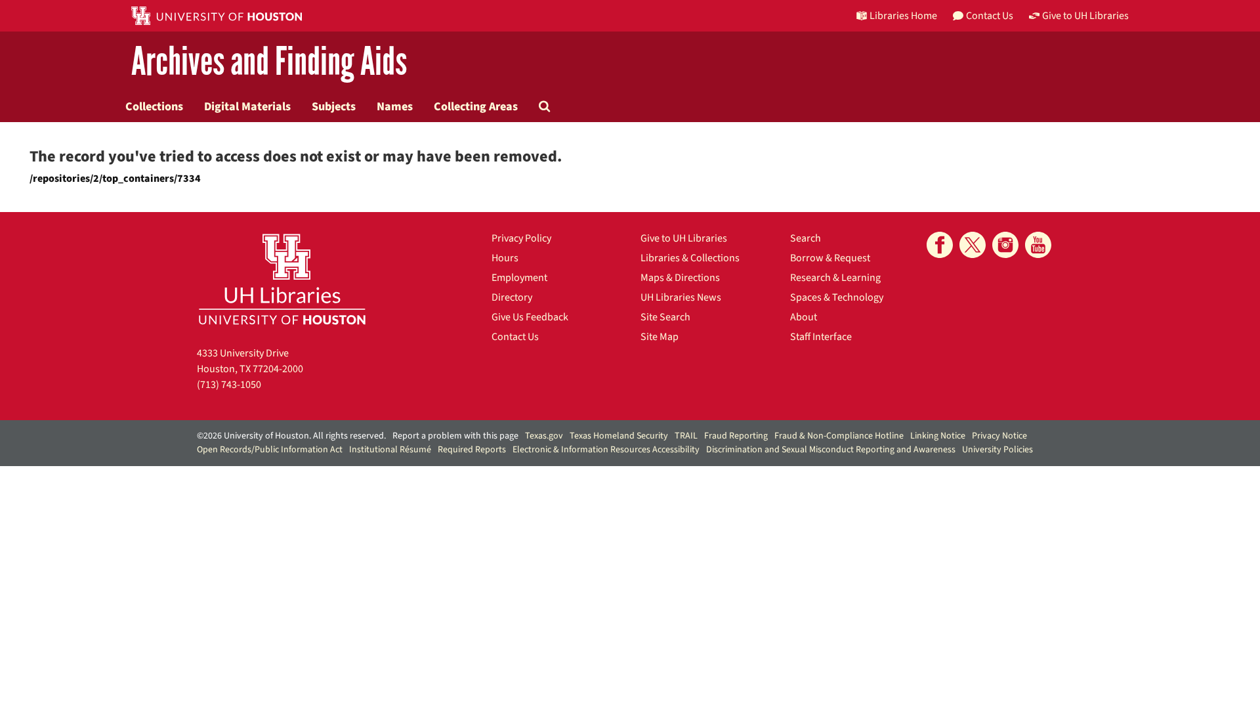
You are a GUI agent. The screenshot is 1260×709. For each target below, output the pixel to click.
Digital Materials (247, 106)
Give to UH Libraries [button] (1085, 16)
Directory (512, 297)
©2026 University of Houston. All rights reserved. (291, 435)
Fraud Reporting (736, 435)
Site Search (665, 317)
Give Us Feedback (530, 317)
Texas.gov (544, 435)
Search (805, 238)
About (803, 317)
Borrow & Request (830, 258)
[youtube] (1038, 245)
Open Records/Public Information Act (270, 449)
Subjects (334, 106)
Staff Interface (821, 337)
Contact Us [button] (989, 16)
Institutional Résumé (390, 449)
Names (395, 106)
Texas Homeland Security (619, 435)
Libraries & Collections (690, 258)
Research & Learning (835, 277)
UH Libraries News (680, 297)
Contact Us (515, 337)
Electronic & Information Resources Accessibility (606, 449)
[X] (972, 245)
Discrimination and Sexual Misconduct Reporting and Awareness (831, 449)
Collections (154, 106)
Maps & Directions (680, 277)
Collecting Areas (476, 106)
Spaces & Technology (836, 297)
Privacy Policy (521, 238)
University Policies (997, 449)
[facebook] (940, 245)
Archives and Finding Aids (269, 62)
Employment (519, 277)
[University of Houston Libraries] (282, 278)
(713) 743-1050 (229, 384)
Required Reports (472, 449)
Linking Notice (937, 435)
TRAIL (686, 435)
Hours (505, 258)
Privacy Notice (999, 435)
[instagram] (1005, 245)
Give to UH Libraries (683, 238)
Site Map (659, 337)
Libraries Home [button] (903, 16)
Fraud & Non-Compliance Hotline (839, 435)
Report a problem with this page (455, 435)
